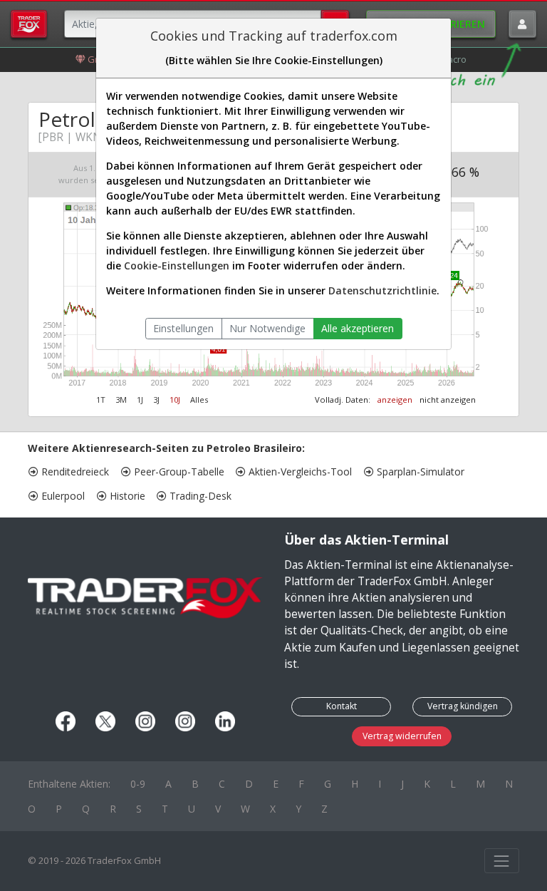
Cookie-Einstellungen (176, 265)
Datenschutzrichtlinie (382, 290)
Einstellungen (183, 328)
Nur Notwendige (267, 328)
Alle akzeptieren (357, 328)
